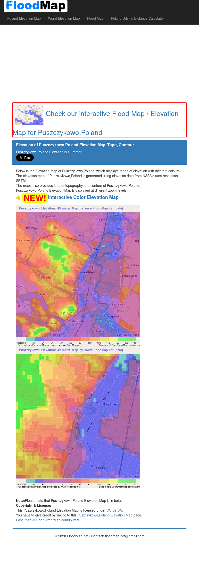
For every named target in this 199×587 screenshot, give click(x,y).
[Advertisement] (99, 63)
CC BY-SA (114, 510)
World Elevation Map (64, 18)
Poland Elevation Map (24, 18)
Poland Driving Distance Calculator (137, 18)
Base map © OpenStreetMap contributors (48, 519)
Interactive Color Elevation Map (83, 197)
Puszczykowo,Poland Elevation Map (105, 515)
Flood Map (95, 18)
